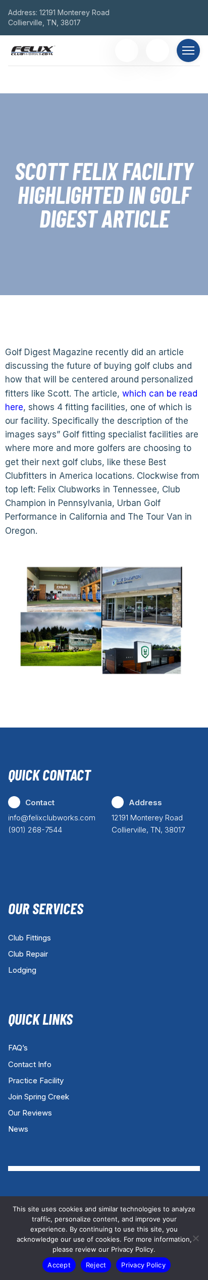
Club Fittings (29, 937)
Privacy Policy (143, 1265)
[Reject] (195, 1238)
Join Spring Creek (38, 1096)
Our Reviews (30, 1113)
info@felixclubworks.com (51, 817)
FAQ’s (18, 1047)
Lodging (22, 970)
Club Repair (28, 954)
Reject (96, 1265)
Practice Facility (36, 1080)
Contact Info (29, 1064)
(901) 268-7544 (35, 829)
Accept (59, 1265)
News (18, 1129)
